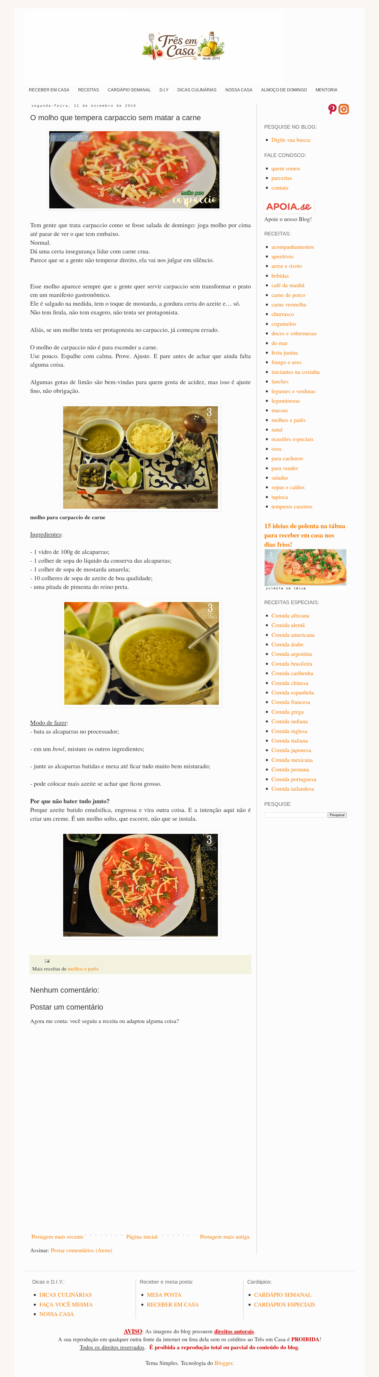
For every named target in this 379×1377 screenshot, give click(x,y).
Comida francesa (290, 701)
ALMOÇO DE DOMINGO (284, 90)
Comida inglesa (289, 731)
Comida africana (290, 615)
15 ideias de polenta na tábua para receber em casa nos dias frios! (304, 535)
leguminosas (285, 400)
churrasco (282, 313)
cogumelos (283, 323)
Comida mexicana (292, 759)
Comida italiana (289, 740)
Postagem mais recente (57, 1236)
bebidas (280, 275)
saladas (279, 477)
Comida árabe (287, 644)
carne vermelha (288, 304)
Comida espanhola (292, 692)
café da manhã (287, 285)
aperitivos (282, 256)
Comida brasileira (291, 663)
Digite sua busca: (291, 139)
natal (277, 429)
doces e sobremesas (294, 333)
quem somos (285, 168)
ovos (276, 448)
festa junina (284, 352)
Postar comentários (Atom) (81, 1250)
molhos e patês (83, 968)
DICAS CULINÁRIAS (197, 90)
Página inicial (142, 1236)
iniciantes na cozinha (295, 371)
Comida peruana (290, 769)
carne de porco (288, 294)
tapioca (279, 496)
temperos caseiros (291, 506)
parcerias (281, 177)
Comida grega (287, 711)
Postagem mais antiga (225, 1236)
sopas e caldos (288, 487)
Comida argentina (291, 653)
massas (279, 410)
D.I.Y (164, 90)
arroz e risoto (286, 265)
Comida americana (293, 634)
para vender (284, 468)
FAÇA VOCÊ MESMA (66, 1304)
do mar (279, 343)
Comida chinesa (289, 682)
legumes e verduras (293, 391)
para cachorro (287, 458)
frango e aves (286, 362)
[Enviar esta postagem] (47, 960)
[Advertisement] (140, 1185)
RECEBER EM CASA (49, 90)
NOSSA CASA (238, 90)
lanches (280, 381)
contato (279, 187)
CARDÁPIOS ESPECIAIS (284, 1304)
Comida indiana (289, 721)
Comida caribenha (292, 673)
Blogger (223, 1362)
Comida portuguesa (293, 779)
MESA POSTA (164, 1294)
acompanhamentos (292, 246)
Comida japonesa (291, 750)
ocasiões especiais (292, 439)
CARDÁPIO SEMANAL (129, 90)
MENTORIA (326, 90)
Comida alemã (288, 625)
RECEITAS (88, 90)
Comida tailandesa (292, 788)
